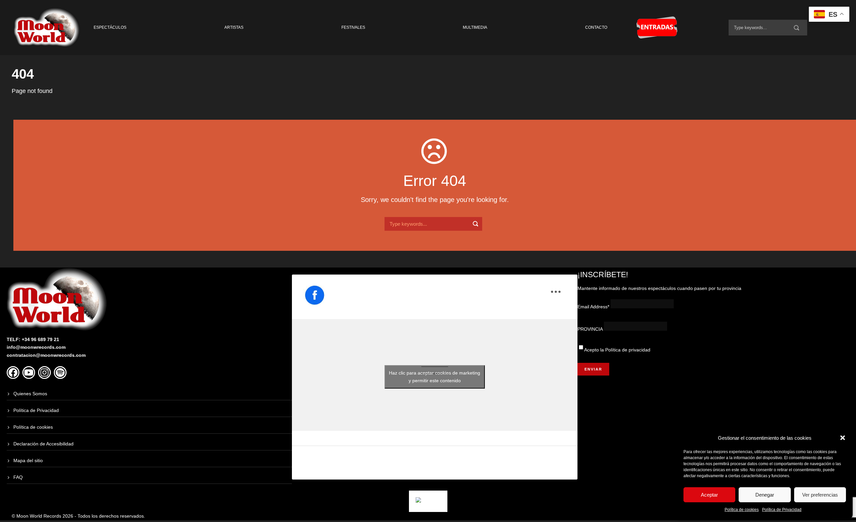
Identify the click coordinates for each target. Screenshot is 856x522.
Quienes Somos (30, 393)
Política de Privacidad (781, 509)
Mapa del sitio (28, 460)
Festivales (353, 27)
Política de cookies (742, 509)
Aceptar (709, 495)
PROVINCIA (590, 329)
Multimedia (475, 27)
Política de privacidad (627, 349)
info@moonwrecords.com (36, 347)
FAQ (18, 477)
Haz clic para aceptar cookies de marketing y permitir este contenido (434, 376)
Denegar (764, 495)
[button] (842, 437)
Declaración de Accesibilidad (43, 443)
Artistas (233, 27)
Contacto (596, 27)
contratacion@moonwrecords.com (46, 355)
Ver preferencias (820, 495)
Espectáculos (110, 27)
